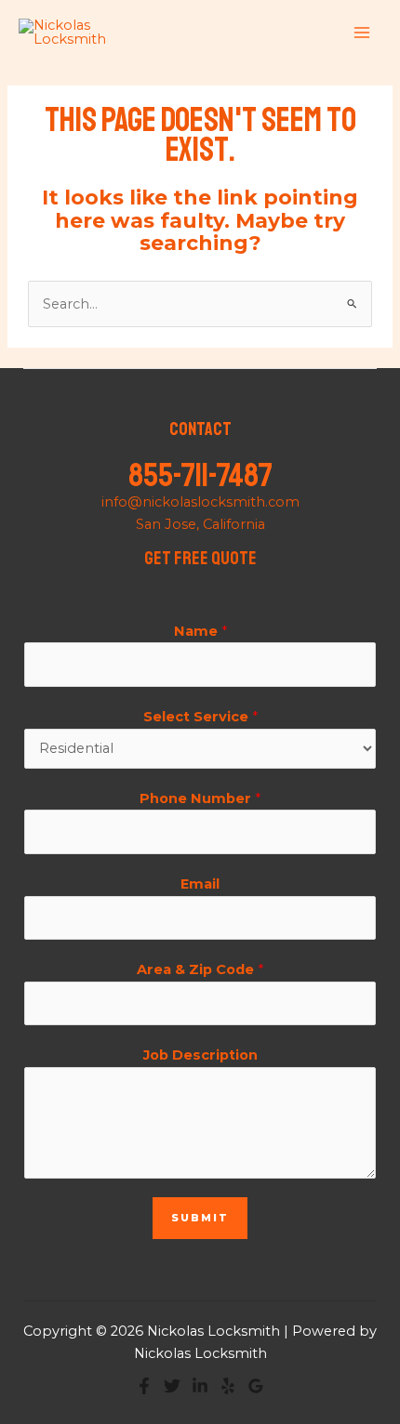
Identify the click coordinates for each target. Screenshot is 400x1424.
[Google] (255, 1386)
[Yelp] (228, 1386)
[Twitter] (172, 1386)
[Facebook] (144, 1386)
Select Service (200, 716)
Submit (200, 1217)
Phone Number (200, 798)
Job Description (200, 1055)
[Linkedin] (200, 1386)
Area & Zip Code (200, 969)
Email (200, 884)
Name (200, 631)
